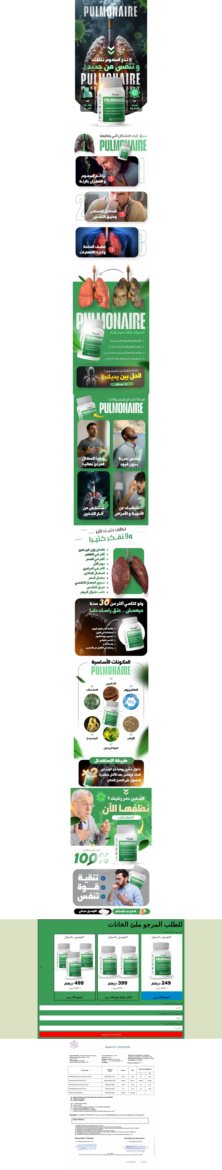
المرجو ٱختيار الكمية (173, 932)
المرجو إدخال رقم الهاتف (171, 1013)
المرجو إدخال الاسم (173, 1003)
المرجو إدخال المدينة (173, 1023)
